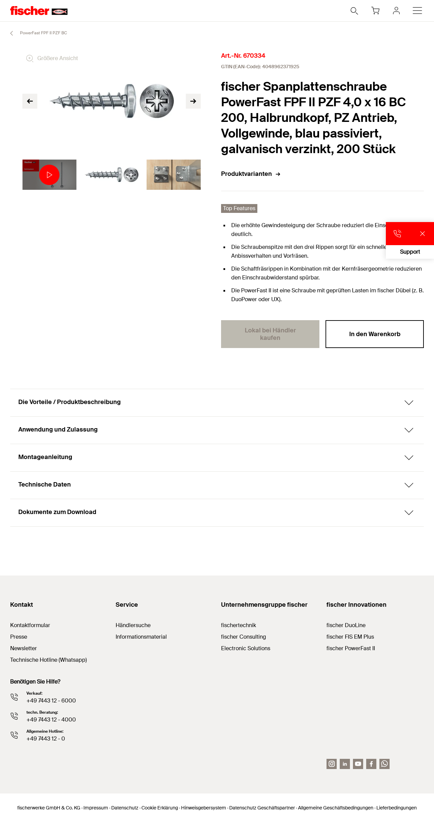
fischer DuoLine (346, 625)
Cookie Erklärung (159, 808)
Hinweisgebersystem (203, 808)
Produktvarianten (246, 174)
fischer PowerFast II (351, 648)
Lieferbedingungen (396, 808)
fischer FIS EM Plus (350, 636)
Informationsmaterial (141, 636)
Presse (18, 636)
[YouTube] (358, 764)
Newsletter (23, 648)
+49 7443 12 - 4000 (51, 719)
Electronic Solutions (245, 648)
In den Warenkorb (374, 334)
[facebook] (371, 764)
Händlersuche (133, 625)
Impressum (95, 808)
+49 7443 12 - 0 (45, 738)
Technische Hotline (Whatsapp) (48, 659)
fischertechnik (238, 625)
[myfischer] (396, 10)
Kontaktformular (30, 625)
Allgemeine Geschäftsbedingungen (335, 808)
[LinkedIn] (345, 764)
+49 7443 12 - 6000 (51, 700)
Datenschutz (124, 808)
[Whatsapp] (384, 764)
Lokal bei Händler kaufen (270, 334)
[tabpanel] (49, 175)
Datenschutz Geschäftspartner (262, 808)
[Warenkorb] (375, 10)
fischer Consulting (243, 636)
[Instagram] (332, 764)
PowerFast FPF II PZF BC (43, 33)
